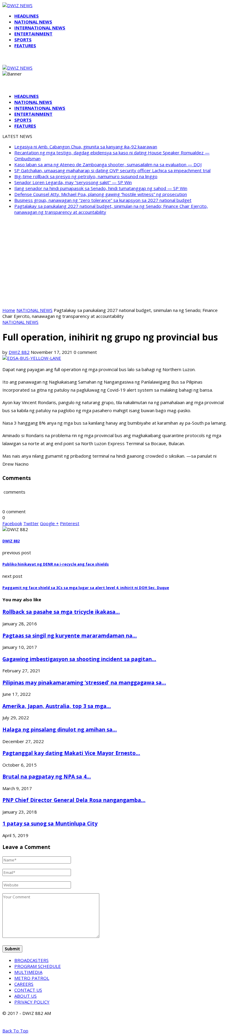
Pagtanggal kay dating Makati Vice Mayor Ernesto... (71, 752)
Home (8, 310)
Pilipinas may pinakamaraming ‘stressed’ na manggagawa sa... (84, 682)
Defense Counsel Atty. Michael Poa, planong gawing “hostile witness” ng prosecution (100, 194)
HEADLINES (26, 16)
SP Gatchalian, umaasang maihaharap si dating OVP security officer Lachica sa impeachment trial (112, 170)
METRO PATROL (31, 978)
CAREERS (23, 984)
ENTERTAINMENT (33, 34)
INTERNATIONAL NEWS (39, 28)
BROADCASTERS (31, 960)
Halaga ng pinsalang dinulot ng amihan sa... (59, 729)
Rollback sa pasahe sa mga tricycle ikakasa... (61, 611)
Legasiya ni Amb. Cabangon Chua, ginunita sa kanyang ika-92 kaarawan (85, 147)
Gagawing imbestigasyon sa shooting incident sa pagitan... (79, 659)
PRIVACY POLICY (31, 1002)
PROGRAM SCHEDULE (37, 966)
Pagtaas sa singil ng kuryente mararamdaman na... (69, 635)
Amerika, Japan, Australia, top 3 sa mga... (56, 705)
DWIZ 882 (19, 352)
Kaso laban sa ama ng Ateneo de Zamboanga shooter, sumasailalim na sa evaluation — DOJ (108, 164)
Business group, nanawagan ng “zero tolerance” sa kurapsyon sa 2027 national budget (102, 200)
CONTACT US (28, 990)
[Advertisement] (114, 261)
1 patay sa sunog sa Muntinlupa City (50, 823)
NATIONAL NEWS (33, 22)
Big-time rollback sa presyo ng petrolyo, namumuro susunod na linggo (85, 176)
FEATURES (25, 45)
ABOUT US (25, 996)
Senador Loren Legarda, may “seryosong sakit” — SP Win (73, 182)
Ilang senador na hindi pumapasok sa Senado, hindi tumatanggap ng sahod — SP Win (100, 188)
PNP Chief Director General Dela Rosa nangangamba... (74, 799)
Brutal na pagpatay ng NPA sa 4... (46, 776)
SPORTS (23, 40)
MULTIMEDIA (28, 972)
